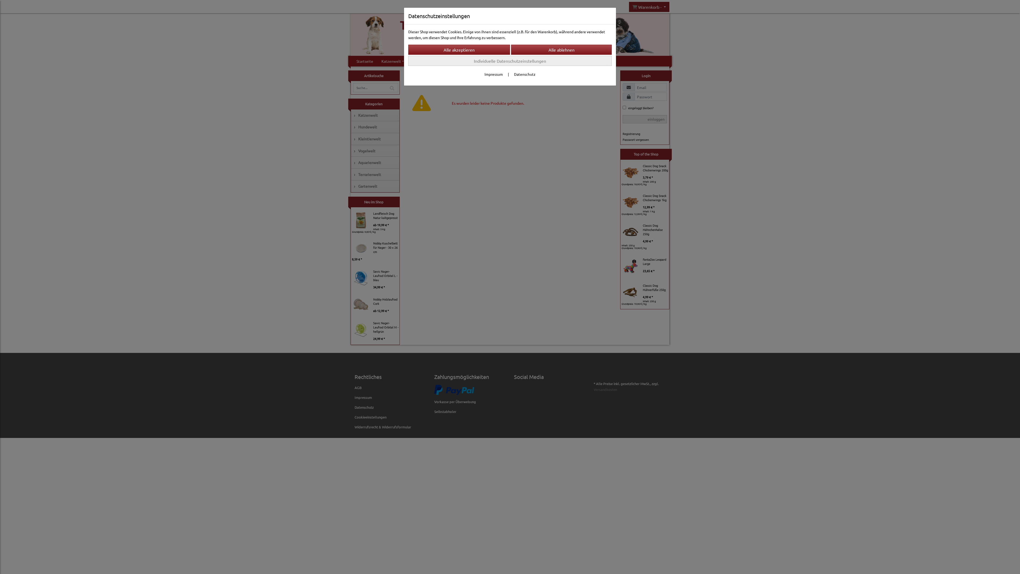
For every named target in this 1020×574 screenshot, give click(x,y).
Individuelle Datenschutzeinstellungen (510, 61)
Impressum (493, 74)
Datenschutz (525, 74)
